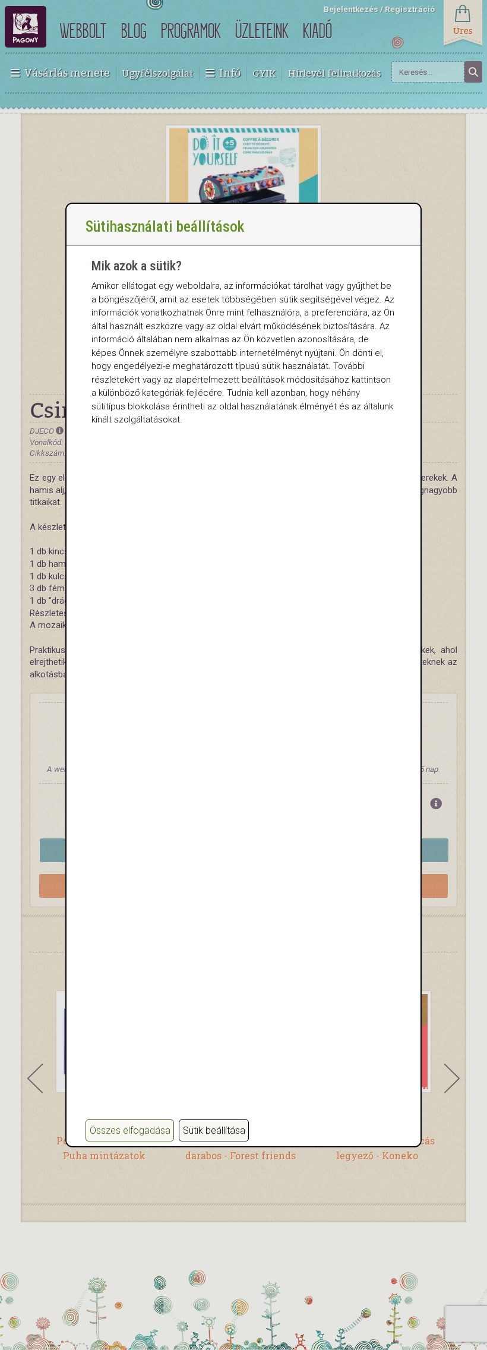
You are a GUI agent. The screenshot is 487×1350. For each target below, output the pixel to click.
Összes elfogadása (130, 1130)
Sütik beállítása (214, 1130)
